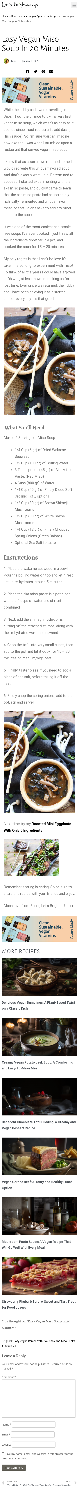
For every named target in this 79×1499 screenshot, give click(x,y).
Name (6, 1424)
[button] (74, 5)
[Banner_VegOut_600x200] (39, 101)
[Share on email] (51, 71)
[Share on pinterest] (43, 71)
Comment (9, 1377)
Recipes (15, 16)
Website (6, 1444)
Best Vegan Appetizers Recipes (40, 16)
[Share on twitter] (36, 71)
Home (5, 16)
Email (6, 1434)
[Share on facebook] (28, 71)
